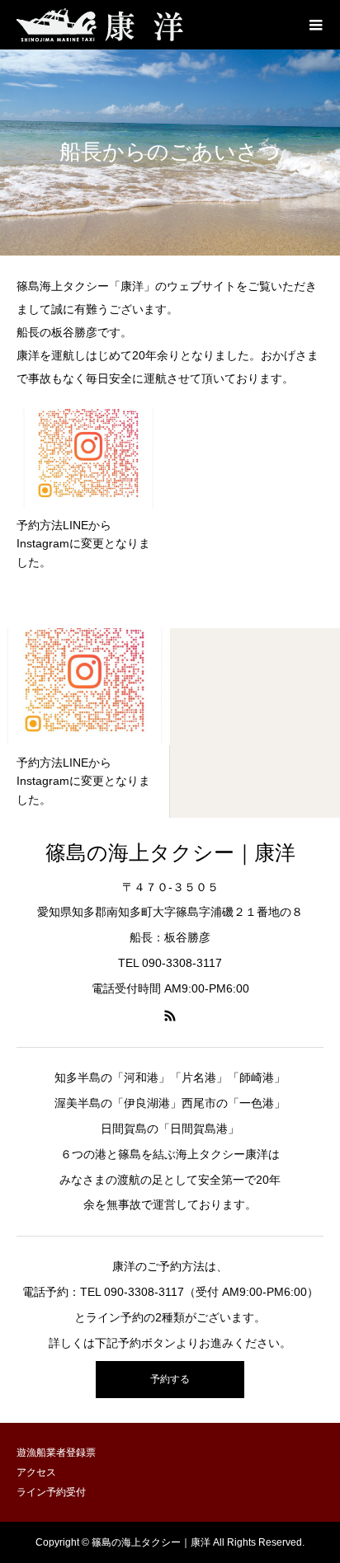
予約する (170, 1379)
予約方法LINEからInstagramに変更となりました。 (83, 544)
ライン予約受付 (51, 1492)
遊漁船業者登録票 (56, 1452)
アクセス (36, 1472)
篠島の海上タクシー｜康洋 (170, 853)
